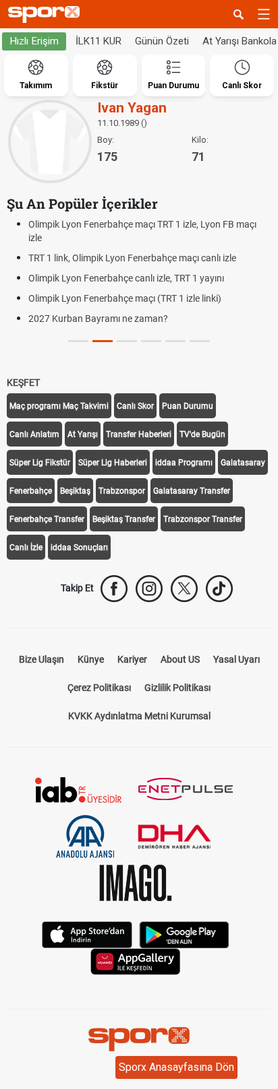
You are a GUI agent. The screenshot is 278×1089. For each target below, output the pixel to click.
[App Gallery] (135, 960)
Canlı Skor (135, 406)
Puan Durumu (187, 406)
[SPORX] (139, 1039)
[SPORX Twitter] (184, 588)
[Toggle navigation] (264, 14)
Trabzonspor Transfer (202, 519)
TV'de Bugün (202, 434)
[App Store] (87, 933)
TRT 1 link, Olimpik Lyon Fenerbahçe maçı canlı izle (132, 258)
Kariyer (132, 659)
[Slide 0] (78, 341)
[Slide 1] (102, 341)
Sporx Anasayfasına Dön (176, 1067)
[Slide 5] (200, 341)
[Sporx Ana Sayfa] (46, 14)
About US (180, 659)
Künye (91, 659)
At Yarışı (82, 434)
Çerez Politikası (99, 687)
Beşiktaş (75, 491)
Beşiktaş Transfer (123, 519)
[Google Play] (184, 933)
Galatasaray (243, 462)
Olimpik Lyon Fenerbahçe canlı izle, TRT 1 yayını (126, 278)
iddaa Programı (184, 462)
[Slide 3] (151, 341)
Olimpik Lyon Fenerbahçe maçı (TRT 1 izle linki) (124, 298)
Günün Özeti (162, 41)
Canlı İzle (26, 547)
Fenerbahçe (30, 491)
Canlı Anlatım (34, 434)
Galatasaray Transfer (191, 491)
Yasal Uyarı (236, 659)
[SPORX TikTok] (219, 588)
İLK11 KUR (98, 41)
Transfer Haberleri (138, 434)
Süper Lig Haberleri (112, 462)
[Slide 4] (175, 341)
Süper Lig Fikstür (39, 462)
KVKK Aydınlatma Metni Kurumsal (139, 716)
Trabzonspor (122, 491)
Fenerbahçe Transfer (46, 519)
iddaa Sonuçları (79, 547)
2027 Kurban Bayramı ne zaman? (98, 318)
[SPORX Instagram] (149, 588)
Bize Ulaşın (41, 659)
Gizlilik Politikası (177, 687)
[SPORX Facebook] (114, 588)
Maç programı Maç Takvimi (59, 406)
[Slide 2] (127, 341)
